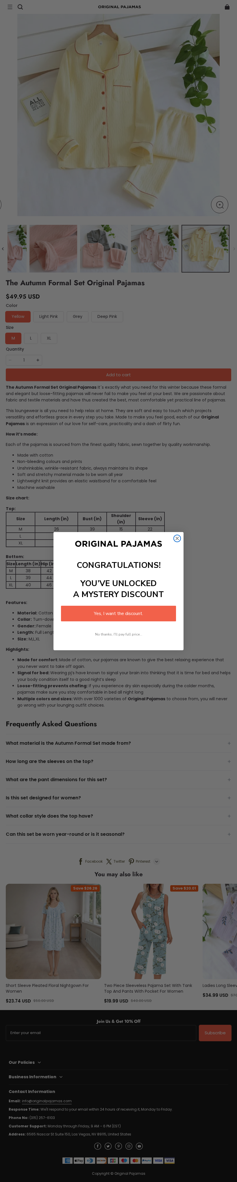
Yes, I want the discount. (118, 613)
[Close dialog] (177, 538)
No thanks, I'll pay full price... (118, 634)
